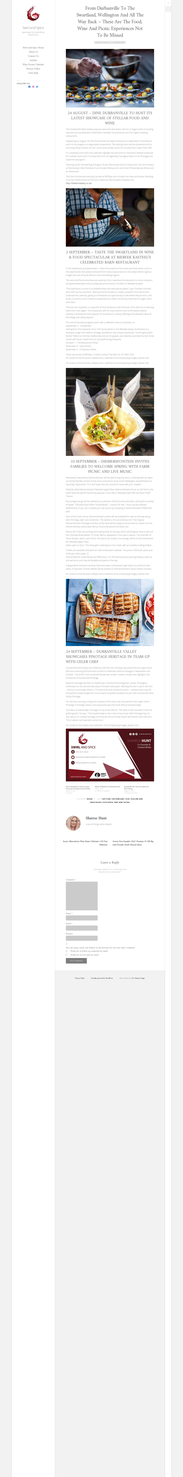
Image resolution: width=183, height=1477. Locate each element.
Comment (71, 880)
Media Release (95, 802)
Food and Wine (137, 799)
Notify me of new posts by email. (84, 955)
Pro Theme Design (138, 978)
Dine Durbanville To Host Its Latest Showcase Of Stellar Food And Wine (78, 788)
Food (127, 799)
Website (69, 934)
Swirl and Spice (33, 27)
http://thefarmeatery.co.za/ (79, 183)
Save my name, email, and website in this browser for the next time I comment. (100, 948)
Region (89, 799)
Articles (33, 60)
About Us (33, 52)
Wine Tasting (124, 802)
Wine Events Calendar (33, 64)
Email (69, 924)
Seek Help (33, 73)
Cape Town (106, 799)
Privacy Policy (33, 69)
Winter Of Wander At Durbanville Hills (107, 787)
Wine (116, 802)
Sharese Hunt (119, 42)
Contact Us (33, 56)
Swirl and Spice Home (33, 47)
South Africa (107, 802)
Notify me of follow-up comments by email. (89, 951)
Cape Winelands (118, 799)
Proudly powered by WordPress (102, 978)
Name (69, 913)
